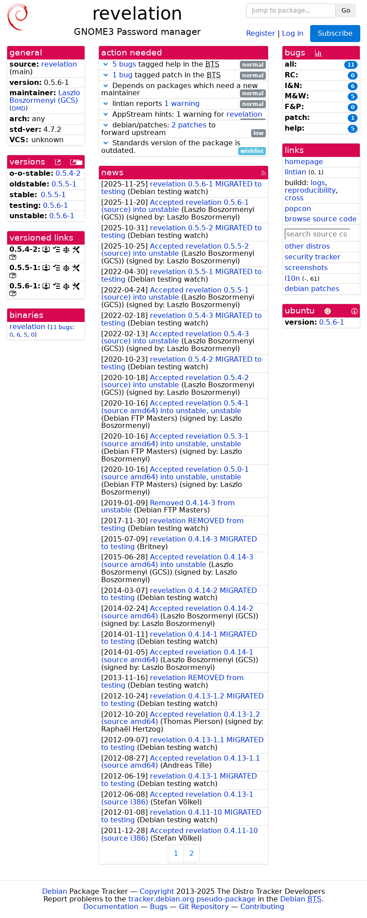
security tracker (313, 257)
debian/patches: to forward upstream (182, 129)
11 (350, 65)
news (112, 172)
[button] (105, 64)
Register (260, 33)
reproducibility (310, 190)
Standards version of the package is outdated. (182, 147)
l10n (292, 278)
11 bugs (61, 327)
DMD (19, 108)
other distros (307, 246)
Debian (54, 891)
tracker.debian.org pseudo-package (192, 899)
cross (294, 198)
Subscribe (335, 33)
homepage (304, 161)
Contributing (262, 906)
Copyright (157, 891)
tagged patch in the (188, 75)
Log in (292, 33)
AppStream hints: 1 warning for (187, 114)
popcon (298, 208)
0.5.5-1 (64, 184)
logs (318, 182)
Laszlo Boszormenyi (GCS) (44, 97)
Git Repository (204, 906)
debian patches (312, 288)
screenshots (306, 267)
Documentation (110, 906)
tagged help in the (188, 64)
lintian (295, 172)
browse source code (321, 219)
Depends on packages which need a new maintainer (182, 89)
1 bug (122, 75)
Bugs (158, 906)
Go (345, 10)
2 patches (188, 125)
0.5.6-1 (55, 205)
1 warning (182, 103)
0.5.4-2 (68, 173)
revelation (59, 64)
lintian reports (187, 104)
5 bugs (124, 64)
